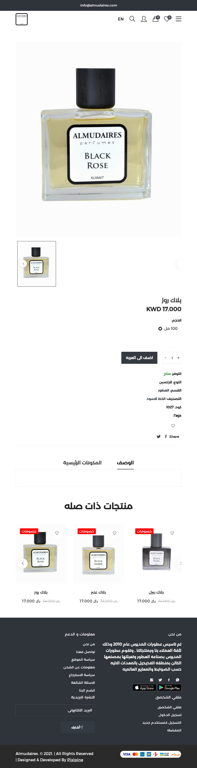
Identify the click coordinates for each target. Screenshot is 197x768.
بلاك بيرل (156, 592)
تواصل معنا (85, 652)
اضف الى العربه (139, 357)
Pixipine (75, 760)
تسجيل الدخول (170, 715)
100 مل (171, 328)
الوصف (125, 463)
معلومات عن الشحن (79, 667)
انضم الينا (87, 690)
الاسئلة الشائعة (83, 682)
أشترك (75, 727)
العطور (164, 390)
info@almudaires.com (98, 5)
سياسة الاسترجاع (82, 675)
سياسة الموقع (83, 659)
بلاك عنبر (98, 592)
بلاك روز (41, 592)
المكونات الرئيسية (82, 463)
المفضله (174, 730)
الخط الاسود (156, 399)
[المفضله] (57, 533)
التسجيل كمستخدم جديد (161, 722)
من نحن (89, 644)
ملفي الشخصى (169, 707)
